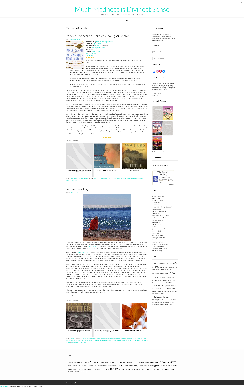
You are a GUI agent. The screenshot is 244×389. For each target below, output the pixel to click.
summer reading (116, 340)
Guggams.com (156, 222)
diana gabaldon (167, 280)
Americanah (92, 246)
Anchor (97, 46)
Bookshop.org (156, 36)
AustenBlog (156, 202)
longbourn (77, 340)
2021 (168, 270)
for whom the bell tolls (133, 338)
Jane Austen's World (158, 229)
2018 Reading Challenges (77, 178)
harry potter (161, 283)
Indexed (154, 227)
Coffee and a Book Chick (160, 218)
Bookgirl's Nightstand (159, 211)
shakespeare (156, 300)
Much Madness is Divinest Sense (122, 9)
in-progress (170, 286)
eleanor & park (113, 338)
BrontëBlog (156, 213)
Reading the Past (157, 242)
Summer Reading (77, 189)
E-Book (98, 52)
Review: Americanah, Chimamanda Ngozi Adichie (97, 36)
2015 (154, 270)
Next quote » (156, 95)
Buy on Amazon (91, 54)
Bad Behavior (4, 386)
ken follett (71, 340)
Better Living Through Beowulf (161, 207)
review (156, 296)
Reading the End (157, 240)
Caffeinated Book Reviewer (160, 216)
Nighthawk (155, 233)
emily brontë (103, 366)
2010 (170, 267)
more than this (84, 340)
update (168, 302)
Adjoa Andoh (97, 44)
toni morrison (74, 342)
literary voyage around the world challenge (133, 178)
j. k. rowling (151, 366)
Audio (93, 52)
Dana (160, 177)
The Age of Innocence (83, 252)
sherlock (173, 300)
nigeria (67, 180)
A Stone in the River (158, 196)
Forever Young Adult (158, 220)
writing (162, 304)
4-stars (165, 263)
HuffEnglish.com (157, 224)
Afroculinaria (156, 198)
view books (171, 184)
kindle (164, 291)
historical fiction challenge (163, 284)
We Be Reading (157, 251)
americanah (104, 178)
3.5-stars (159, 263)
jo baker (141, 338)
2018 (94, 178)
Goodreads (89, 56)
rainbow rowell (99, 340)
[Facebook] (154, 71)
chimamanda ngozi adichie (115, 178)
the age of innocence (127, 340)
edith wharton (105, 338)
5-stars (98, 178)
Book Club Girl (156, 209)
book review (168, 362)
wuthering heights (168, 304)
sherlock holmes (157, 302)
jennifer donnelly (156, 291)
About (116, 21)
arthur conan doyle (144, 362)
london (169, 291)
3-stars (154, 263)
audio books (164, 273)
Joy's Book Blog (157, 231)
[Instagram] (157, 71)
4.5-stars (172, 263)
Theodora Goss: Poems (159, 248)
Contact (126, 21)
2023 (171, 270)
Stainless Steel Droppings (160, 244)
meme (174, 291)
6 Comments (82, 342)
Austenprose (156, 205)
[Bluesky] (163, 71)
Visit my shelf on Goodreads (161, 152)
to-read (164, 302)
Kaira (76, 383)
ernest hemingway (122, 338)
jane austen (163, 288)
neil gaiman (155, 294)
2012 (177, 267)
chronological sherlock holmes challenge (79, 366)
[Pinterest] (160, 71)
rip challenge (164, 297)
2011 (173, 267)
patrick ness (91, 340)
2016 (157, 270)
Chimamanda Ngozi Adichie (104, 42)
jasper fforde (171, 288)
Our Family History (158, 235)
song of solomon (107, 340)
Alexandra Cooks (157, 200)
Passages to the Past (159, 237)
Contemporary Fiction (98, 48)
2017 (161, 270)
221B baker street (163, 267)
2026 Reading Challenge (163, 173)
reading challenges (169, 293)
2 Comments (74, 180)
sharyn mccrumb (166, 299)
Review (86, 178)
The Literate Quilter (158, 246)
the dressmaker (137, 340)
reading (162, 294)
